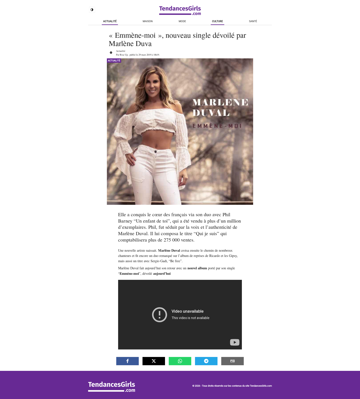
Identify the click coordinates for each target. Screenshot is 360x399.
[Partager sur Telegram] (206, 361)
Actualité (110, 21)
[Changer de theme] (92, 10)
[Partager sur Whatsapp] (180, 361)
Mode (182, 21)
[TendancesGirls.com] (111, 391)
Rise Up (124, 54)
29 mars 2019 (145, 54)
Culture (217, 21)
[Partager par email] (232, 361)
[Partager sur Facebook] (127, 361)
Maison (148, 21)
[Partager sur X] (153, 361)
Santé (253, 21)
